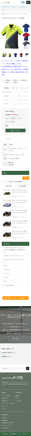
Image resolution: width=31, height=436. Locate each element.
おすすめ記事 (22, 186)
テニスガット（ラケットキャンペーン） (14, 255)
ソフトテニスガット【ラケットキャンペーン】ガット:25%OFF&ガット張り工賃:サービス (15, 249)
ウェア (5, 281)
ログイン (17, 398)
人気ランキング (25, 433)
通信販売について (15, 433)
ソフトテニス (7, 269)
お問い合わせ (15, 338)
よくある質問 (4, 428)
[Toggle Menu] (28, 2)
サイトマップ (4, 405)
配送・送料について (8, 348)
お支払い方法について (9, 352)
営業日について (7, 356)
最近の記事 (8, 186)
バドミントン (7, 273)
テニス (5, 265)
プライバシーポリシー (6, 425)
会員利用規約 (4, 420)
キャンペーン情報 (5, 395)
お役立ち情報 (4, 398)
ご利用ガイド (4, 417)
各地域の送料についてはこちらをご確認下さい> (15, 298)
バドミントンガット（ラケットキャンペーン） (14, 260)
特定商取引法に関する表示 (7, 422)
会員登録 (17, 395)
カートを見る (18, 400)
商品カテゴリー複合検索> (15, 181)
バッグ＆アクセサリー (9, 285)
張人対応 (5, 433)
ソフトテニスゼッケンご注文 (8, 403)
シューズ (6, 277)
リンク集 (4, 408)
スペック (8, 139)
